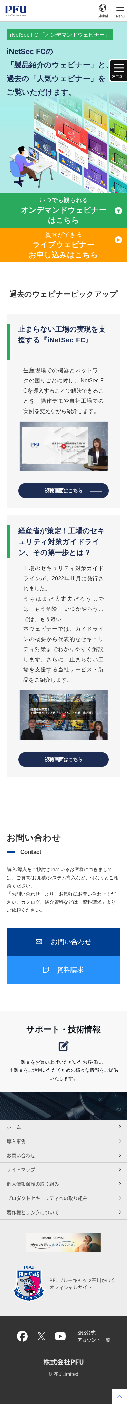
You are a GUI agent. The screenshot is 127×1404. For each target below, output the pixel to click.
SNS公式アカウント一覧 (93, 1336)
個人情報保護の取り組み (33, 1183)
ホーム (14, 1126)
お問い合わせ (21, 1155)
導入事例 (16, 1141)
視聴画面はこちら (64, 490)
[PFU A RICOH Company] (15, 14)
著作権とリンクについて (33, 1212)
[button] (118, 70)
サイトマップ (21, 1169)
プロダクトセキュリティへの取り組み (47, 1198)
